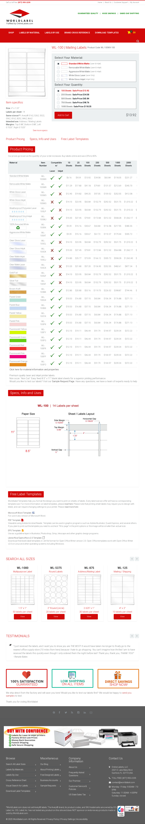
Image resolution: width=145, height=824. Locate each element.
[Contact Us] (91, 712)
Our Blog (44, 764)
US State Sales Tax (77, 794)
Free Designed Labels (49, 775)
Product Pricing (15, 139)
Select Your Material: (69, 57)
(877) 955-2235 (129, 778)
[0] (129, 32)
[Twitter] (66, 712)
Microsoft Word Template (20, 513)
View (22, 616)
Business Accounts (49, 780)
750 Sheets (75, 102)
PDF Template (14, 520)
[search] (138, 41)
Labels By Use (12, 775)
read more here (71, 507)
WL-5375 (56, 568)
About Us (108, 2)
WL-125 (122, 568)
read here (68, 504)
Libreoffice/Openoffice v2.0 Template (25, 538)
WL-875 (89, 568)
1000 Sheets (76, 106)
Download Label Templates (18, 791)
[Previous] (132, 636)
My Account (134, 2)
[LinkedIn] (85, 712)
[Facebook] (59, 712)
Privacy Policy (52, 819)
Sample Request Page (63, 381)
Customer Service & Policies (78, 787)
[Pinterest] (54, 712)
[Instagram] (78, 712)
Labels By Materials (14, 769)
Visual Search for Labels (17, 786)
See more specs (40, 130)
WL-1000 (22, 568)
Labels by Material (29, 33)
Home (100, 2)
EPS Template (14, 530)
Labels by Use (52, 33)
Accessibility (82, 819)
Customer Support (121, 2)
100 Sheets (75, 91)
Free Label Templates (75, 139)
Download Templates (107, 33)
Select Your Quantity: (69, 84)
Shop (11, 33)
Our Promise (74, 781)
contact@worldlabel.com (123, 782)
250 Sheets (75, 94)
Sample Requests (48, 786)
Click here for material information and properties (34, 369)
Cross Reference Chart (16, 780)
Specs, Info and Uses (43, 139)
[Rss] (72, 712)
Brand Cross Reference (77, 33)
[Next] (137, 636)
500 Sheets (75, 98)
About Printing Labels (49, 769)
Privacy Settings (67, 819)
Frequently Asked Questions (76, 774)
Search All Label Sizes (15, 764)
